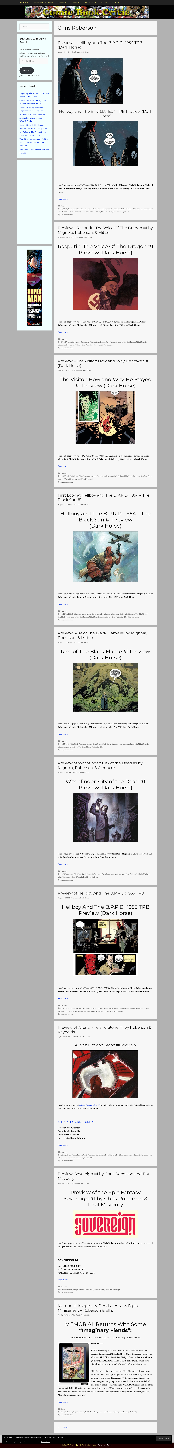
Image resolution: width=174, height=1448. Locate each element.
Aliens (63, 1155)
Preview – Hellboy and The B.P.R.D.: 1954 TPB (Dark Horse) (100, 45)
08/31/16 (64, 874)
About (104, 2)
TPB (115, 211)
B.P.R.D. (82, 1008)
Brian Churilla (73, 208)
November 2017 (72, 345)
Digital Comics (78, 1412)
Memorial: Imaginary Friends (118, 1412)
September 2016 (122, 617)
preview (85, 211)
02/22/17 (64, 476)
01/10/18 (64, 208)
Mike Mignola (63, 211)
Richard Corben (94, 211)
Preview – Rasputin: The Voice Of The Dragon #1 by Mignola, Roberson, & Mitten (105, 230)
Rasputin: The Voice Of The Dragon (99, 345)
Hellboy (120, 476)
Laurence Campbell (130, 744)
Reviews (76, 2)
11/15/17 (64, 342)
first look (115, 614)
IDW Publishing (91, 1412)
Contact (116, 2)
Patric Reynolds (75, 211)
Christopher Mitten (87, 342)
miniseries (61, 345)
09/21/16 (64, 614)
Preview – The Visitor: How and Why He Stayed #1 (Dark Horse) (104, 363)
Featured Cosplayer (43, 2)
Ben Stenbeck (83, 874)
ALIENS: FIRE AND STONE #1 (76, 1121)
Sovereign (116, 1289)
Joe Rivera (79, 1011)
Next (67, 1427)
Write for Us (90, 2)
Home (22, 2)
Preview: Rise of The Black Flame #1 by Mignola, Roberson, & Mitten (102, 635)
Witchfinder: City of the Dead (87, 877)
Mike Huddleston (128, 342)
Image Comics (78, 1289)
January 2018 (148, 208)
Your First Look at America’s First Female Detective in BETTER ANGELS (33, 142)
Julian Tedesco (130, 874)
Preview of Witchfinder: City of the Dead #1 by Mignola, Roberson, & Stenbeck (100, 765)
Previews (62, 2)
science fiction (75, 1158)
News (63, 1409)
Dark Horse (96, 208)
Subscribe (27, 70)
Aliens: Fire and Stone (74, 1155)
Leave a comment (67, 214)
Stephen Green (106, 211)
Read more (63, 198)
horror (139, 208)
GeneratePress (105, 1445)
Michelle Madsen (142, 874)
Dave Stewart (107, 208)
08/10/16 (64, 1008)
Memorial (102, 1412)
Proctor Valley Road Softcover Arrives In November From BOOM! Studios (32, 118)
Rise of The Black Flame (82, 747)
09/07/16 (64, 744)
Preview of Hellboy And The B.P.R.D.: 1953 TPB (101, 893)
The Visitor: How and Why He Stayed (78, 479)
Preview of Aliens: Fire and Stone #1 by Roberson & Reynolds (104, 1029)
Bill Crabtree (73, 476)
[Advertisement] (38, 201)
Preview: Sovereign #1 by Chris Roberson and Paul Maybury (104, 1176)
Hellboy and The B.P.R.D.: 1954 (124, 208)
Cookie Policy (45, 1442)
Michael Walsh (89, 1011)
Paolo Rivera (112, 1011)
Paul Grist (148, 476)
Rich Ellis (133, 1412)
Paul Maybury (99, 1289)
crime (93, 476)
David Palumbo (122, 1155)
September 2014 (87, 1158)
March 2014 (89, 1289)
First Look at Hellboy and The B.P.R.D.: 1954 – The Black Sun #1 (103, 497)
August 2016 (73, 874)
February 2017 (111, 476)
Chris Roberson (86, 208)
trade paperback (123, 211)
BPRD (70, 614)
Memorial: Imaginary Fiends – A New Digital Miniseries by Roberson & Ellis (99, 1308)
